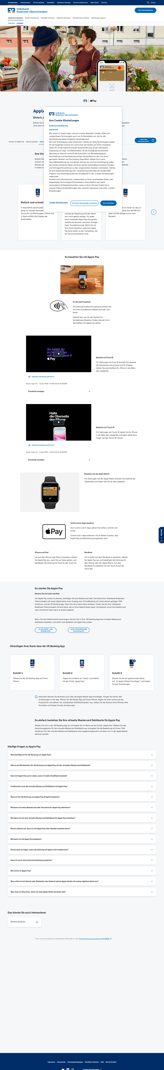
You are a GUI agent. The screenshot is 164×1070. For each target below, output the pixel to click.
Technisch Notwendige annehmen (84, 203)
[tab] (16, 18)
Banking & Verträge (63, 3)
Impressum (51, 1062)
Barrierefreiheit (111, 1062)
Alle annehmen (108, 203)
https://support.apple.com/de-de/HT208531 (94, 939)
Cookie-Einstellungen (58, 202)
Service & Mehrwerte (80, 3)
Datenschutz (61, 1062)
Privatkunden (13, 3)
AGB (102, 1062)
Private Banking (38, 3)
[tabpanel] (38, 212)
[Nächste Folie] (153, 212)
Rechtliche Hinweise (92, 1062)
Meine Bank (95, 3)
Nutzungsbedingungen (75, 1062)
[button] (58, 391)
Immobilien (50, 3)
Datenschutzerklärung (58, 126)
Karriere (104, 3)
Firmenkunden (25, 3)
